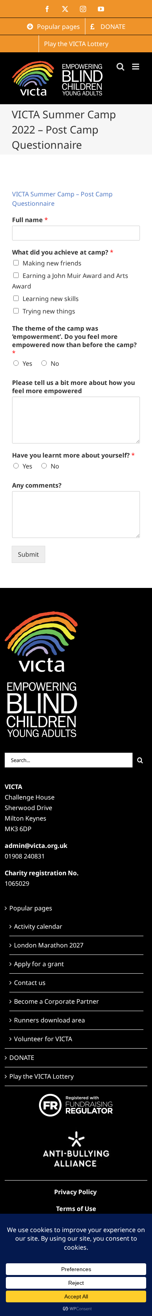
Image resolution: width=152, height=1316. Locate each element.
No (55, 363)
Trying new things (49, 311)
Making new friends (52, 263)
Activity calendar (38, 926)
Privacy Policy (75, 1192)
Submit (28, 554)
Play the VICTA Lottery (41, 1076)
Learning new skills (51, 298)
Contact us (30, 982)
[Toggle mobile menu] (136, 66)
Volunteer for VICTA (43, 1039)
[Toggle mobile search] (120, 66)
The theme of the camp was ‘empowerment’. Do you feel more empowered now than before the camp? (74, 340)
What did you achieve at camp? (62, 252)
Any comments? (37, 485)
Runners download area (49, 1020)
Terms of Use (76, 1208)
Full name (30, 220)
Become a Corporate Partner (56, 1001)
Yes (27, 363)
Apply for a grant (39, 964)
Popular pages (30, 908)
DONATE (21, 1057)
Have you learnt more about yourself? (73, 455)
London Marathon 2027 (48, 945)
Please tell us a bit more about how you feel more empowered (73, 387)
